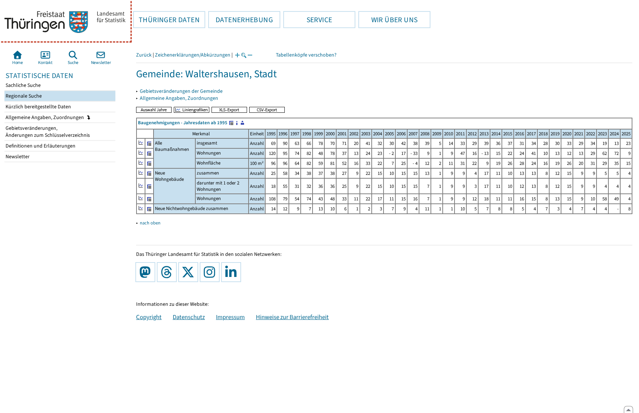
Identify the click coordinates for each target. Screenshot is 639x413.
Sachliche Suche (22, 85)
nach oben (150, 223)
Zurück (144, 54)
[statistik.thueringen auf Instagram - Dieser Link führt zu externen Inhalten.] (211, 272)
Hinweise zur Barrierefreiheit (292, 317)
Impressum (230, 317)
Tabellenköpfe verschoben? (306, 54)
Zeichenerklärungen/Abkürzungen (192, 54)
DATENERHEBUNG (240, 19)
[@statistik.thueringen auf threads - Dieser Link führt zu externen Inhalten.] (168, 272)
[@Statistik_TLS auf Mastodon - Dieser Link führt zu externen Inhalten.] (147, 272)
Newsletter (17, 156)
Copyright (149, 317)
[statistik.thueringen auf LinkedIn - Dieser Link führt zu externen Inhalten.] (232, 272)
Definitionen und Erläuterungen (39, 145)
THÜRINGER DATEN (166, 19)
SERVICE (307, 19)
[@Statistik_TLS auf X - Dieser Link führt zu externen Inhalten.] (189, 272)
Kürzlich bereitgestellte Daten (37, 106)
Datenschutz (189, 317)
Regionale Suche (23, 95)
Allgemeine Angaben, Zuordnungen (45, 117)
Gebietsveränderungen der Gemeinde (181, 91)
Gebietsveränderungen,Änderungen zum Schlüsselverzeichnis (47, 132)
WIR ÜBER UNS (387, 19)
